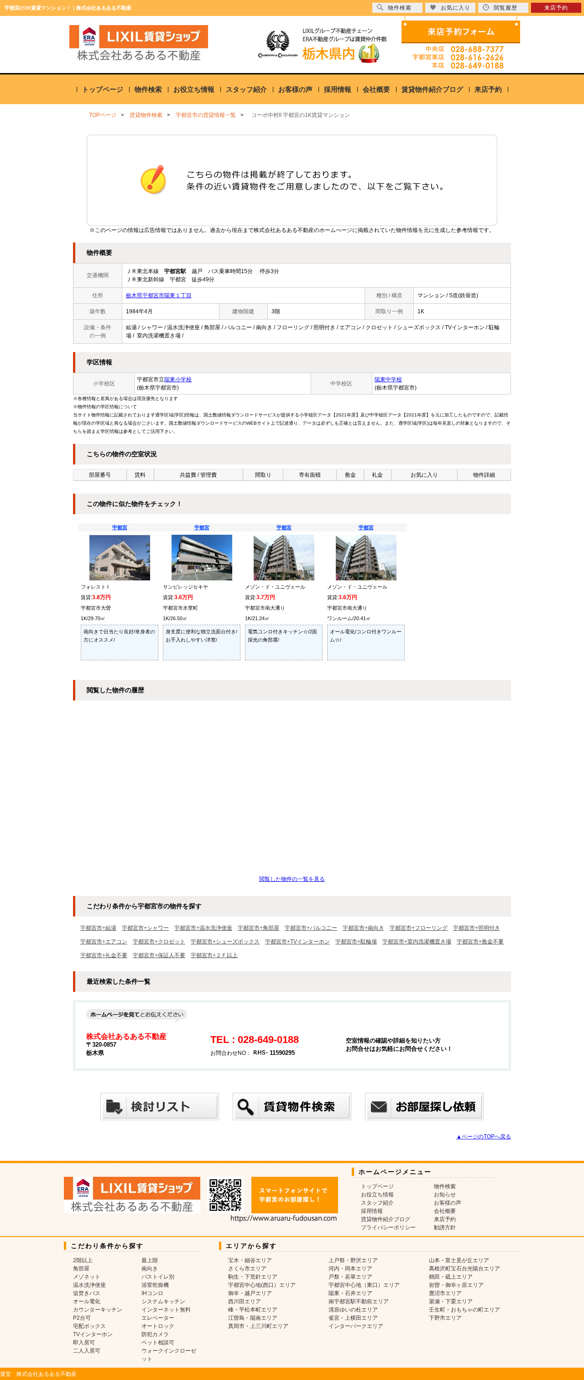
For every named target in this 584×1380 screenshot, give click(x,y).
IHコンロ (152, 1293)
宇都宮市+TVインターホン (297, 941)
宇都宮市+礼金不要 (103, 955)
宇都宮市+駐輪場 (356, 941)
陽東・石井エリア (350, 1293)
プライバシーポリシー (388, 1227)
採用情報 (337, 89)
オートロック (157, 1326)
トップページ (102, 89)
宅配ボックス (89, 1326)
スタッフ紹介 (246, 89)
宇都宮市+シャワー (145, 928)
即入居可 (84, 1342)
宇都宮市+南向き (363, 928)
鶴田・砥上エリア (451, 1277)
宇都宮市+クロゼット (159, 941)
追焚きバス (86, 1293)
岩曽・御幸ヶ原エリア (456, 1285)
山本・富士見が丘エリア (459, 1260)
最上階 (149, 1260)
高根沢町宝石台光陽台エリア (464, 1268)
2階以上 (83, 1260)
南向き (149, 1268)
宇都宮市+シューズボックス (225, 941)
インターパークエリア (355, 1326)
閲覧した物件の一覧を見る (292, 879)
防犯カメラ (155, 1334)
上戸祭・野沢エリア (353, 1260)
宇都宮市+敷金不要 (480, 941)
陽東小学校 (178, 379)
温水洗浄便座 (89, 1285)
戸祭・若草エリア (350, 1277)
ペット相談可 (157, 1342)
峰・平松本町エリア (252, 1309)
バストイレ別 (157, 1277)
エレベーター (157, 1318)
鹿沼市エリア (445, 1293)
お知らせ (445, 1194)
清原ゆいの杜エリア (353, 1309)
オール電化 (86, 1301)
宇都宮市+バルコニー (311, 928)
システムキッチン (163, 1301)
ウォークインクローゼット (168, 1355)
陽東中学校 (388, 379)
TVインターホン (93, 1334)
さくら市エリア (247, 1268)
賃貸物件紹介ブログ (432, 89)
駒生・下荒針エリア (252, 1277)
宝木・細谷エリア (250, 1260)
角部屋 (81, 1268)
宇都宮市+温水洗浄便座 (203, 928)
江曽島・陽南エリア (252, 1318)
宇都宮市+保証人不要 (159, 955)
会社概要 (376, 89)
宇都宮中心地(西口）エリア (262, 1285)
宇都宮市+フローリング (419, 928)
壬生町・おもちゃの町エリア (464, 1309)
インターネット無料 (166, 1309)
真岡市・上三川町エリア (258, 1326)
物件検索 (148, 89)
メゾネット (86, 1277)
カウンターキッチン (97, 1309)
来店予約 (488, 89)
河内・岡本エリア (350, 1268)
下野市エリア (445, 1318)
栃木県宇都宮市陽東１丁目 (159, 295)
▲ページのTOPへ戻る (483, 1136)
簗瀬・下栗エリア (451, 1301)
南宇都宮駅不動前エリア (358, 1301)
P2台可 (82, 1318)
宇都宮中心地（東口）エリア (364, 1285)
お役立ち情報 (193, 89)
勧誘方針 (445, 1227)
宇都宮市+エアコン (103, 941)
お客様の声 (295, 89)
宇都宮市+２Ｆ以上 (214, 955)
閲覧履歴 (505, 8)
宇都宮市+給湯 (98, 928)
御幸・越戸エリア (250, 1293)
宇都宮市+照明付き (476, 928)
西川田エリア (244, 1301)
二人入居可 (86, 1351)
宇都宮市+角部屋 (258, 928)
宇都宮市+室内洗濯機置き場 (416, 941)
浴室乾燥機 (155, 1285)
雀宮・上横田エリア (353, 1318)
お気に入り (455, 8)
